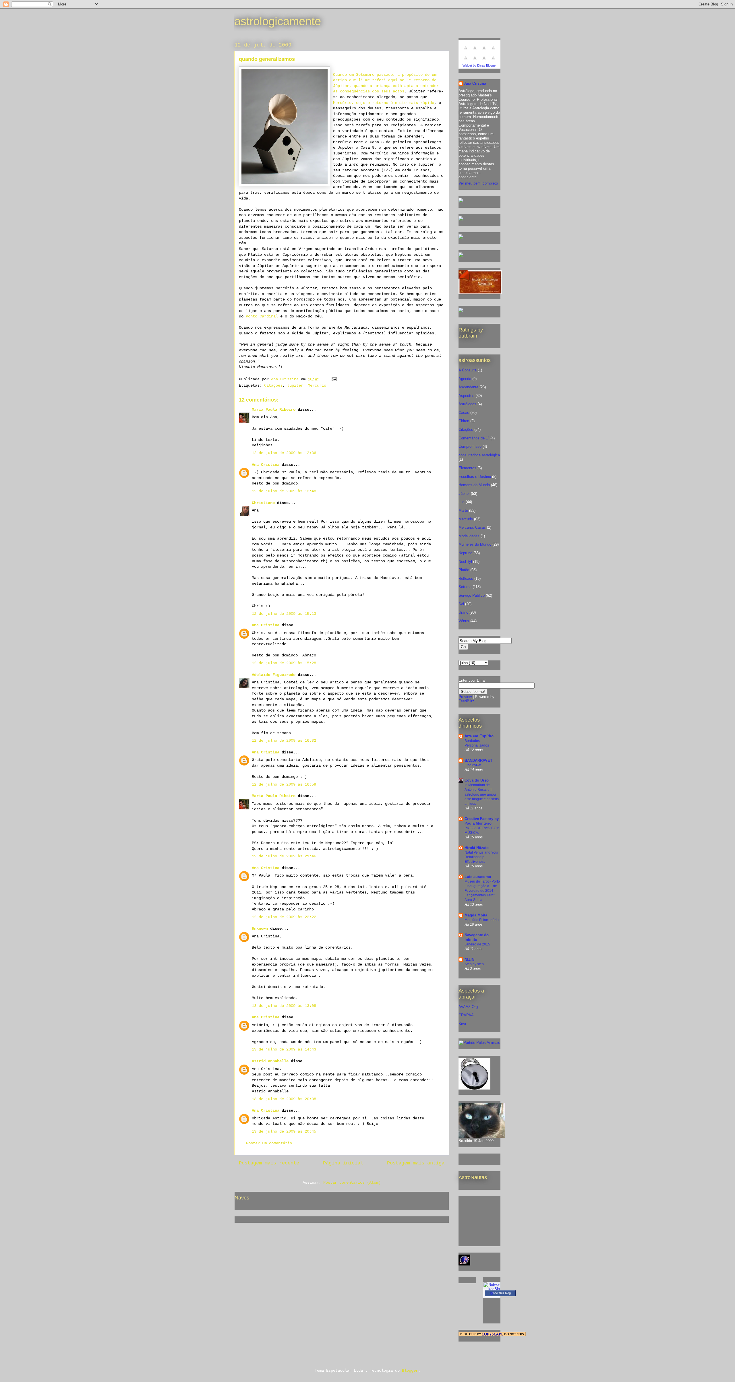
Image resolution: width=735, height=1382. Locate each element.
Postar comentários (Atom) (352, 1182)
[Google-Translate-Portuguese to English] (474, 61)
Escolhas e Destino (475, 476)
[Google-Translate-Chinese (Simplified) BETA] (465, 51)
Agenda (465, 379)
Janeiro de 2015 (477, 944)
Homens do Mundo (474, 485)
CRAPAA (466, 1015)
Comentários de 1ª (474, 438)
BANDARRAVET (478, 760)
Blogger (410, 1370)
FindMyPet (473, 765)
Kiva (462, 1024)
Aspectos (466, 396)
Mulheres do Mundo (475, 544)
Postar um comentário (269, 1143)
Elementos (467, 468)
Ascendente (468, 387)
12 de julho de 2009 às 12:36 (284, 453)
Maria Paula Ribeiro (273, 409)
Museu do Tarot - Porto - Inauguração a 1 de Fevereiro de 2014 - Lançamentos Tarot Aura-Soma (482, 890)
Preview (465, 697)
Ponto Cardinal (262, 316)
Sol (461, 604)
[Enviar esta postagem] (334, 379)
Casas (464, 412)
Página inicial (343, 1163)
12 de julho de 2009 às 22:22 (284, 917)
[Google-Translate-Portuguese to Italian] (493, 51)
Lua (462, 502)
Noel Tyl (465, 561)
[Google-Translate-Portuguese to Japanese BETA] (465, 61)
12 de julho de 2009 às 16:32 (284, 740)
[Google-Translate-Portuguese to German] (484, 51)
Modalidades (469, 536)
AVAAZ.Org (468, 1007)
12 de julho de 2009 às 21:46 (284, 856)
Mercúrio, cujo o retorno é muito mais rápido (383, 102)
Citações (273, 385)
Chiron (464, 421)
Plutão (464, 570)
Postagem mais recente (269, 1163)
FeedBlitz (466, 701)
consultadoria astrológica (479, 455)
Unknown (260, 928)
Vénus (464, 621)
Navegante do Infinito (477, 937)
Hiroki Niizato (477, 848)
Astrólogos (467, 404)
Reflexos (466, 578)
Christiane (263, 503)
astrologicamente (277, 21)
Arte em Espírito (479, 736)
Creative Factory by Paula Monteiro (482, 821)
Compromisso (470, 446)
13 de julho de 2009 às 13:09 (284, 1005)
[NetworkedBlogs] (491, 1293)
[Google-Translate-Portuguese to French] (474, 51)
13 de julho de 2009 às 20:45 (284, 1131)
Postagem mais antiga (415, 1163)
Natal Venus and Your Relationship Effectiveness (481, 857)
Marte (463, 510)
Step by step (474, 964)
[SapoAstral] (461, 311)
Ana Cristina (265, 464)
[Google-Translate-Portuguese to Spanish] (493, 61)
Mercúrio (317, 385)
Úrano (463, 612)
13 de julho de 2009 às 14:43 (284, 1049)
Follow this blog (500, 1293)
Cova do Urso (477, 780)
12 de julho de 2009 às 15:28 (284, 663)
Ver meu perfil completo (478, 183)
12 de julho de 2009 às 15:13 (284, 613)
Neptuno (465, 553)
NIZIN (469, 959)
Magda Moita (476, 915)
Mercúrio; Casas (472, 527)
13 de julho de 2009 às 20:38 (284, 1099)
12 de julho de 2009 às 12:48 (284, 491)
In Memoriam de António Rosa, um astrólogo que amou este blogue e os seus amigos (482, 794)
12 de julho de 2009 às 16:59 (284, 784)
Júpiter (295, 385)
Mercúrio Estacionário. (482, 920)
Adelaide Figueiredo (273, 674)
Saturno (465, 587)
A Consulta (468, 370)
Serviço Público (472, 595)
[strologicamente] (461, 201)
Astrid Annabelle (270, 1061)
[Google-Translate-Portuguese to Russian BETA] (484, 61)
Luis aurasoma (478, 877)
